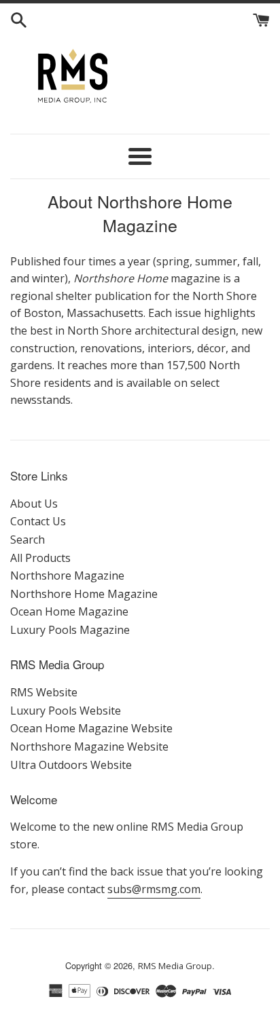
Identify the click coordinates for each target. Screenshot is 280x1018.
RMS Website (43, 692)
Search (27, 539)
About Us (34, 503)
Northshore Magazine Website (89, 746)
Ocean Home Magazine (69, 611)
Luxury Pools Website (65, 710)
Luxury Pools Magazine (70, 629)
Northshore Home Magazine (84, 593)
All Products (40, 557)
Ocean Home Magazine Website (91, 728)
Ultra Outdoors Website (71, 764)
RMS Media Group (175, 966)
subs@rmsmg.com (153, 889)
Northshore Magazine (67, 575)
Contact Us (38, 521)
